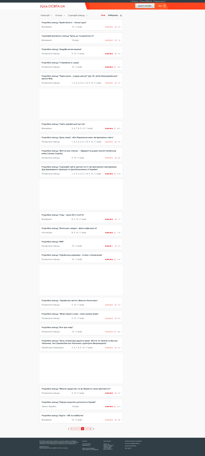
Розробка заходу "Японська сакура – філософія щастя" (69, 228)
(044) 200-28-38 (86, 444)
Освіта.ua (135, 1)
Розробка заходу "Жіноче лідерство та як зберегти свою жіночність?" (76, 389)
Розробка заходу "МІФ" (53, 241)
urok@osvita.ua (86, 445)
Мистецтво (47, 232)
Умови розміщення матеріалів (133, 441)
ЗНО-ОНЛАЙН (107, 447)
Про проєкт (128, 448)
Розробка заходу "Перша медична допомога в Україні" (69, 402)
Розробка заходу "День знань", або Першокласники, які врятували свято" (78, 137)
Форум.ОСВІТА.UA (146, 1)
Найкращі (113, 15)
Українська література (52, 347)
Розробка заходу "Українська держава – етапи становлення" (72, 255)
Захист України (49, 406)
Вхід (160, 6)
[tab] (47, 16)
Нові (103, 15)
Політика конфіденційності (132, 443)
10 (73, 27)
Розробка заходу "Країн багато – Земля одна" (64, 22)
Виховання (46, 27)
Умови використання (130, 445)
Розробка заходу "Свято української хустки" (63, 124)
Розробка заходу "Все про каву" (57, 327)
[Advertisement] (81, 104)
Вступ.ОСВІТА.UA (108, 449)
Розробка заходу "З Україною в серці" (60, 62)
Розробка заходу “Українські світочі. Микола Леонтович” (70, 300)
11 (76, 27)
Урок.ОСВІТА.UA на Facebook (90, 449)
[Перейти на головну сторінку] (52, 6)
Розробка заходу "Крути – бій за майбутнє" (63, 415)
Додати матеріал (145, 6)
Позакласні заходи (51, 53)
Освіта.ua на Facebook (88, 448)
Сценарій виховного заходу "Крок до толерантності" (68, 36)
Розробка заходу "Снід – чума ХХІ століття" (63, 215)
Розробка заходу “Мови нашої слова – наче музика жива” (70, 314)
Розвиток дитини (159, 1)
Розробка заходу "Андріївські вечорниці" (62, 49)
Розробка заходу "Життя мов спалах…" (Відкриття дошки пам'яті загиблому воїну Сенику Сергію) (79, 152)
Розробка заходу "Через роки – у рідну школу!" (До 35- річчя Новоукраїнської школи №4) (79, 77)
